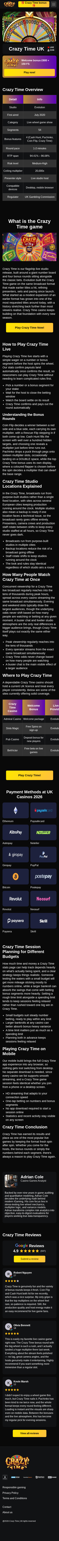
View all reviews (29, 1433)
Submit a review (30, 1259)
